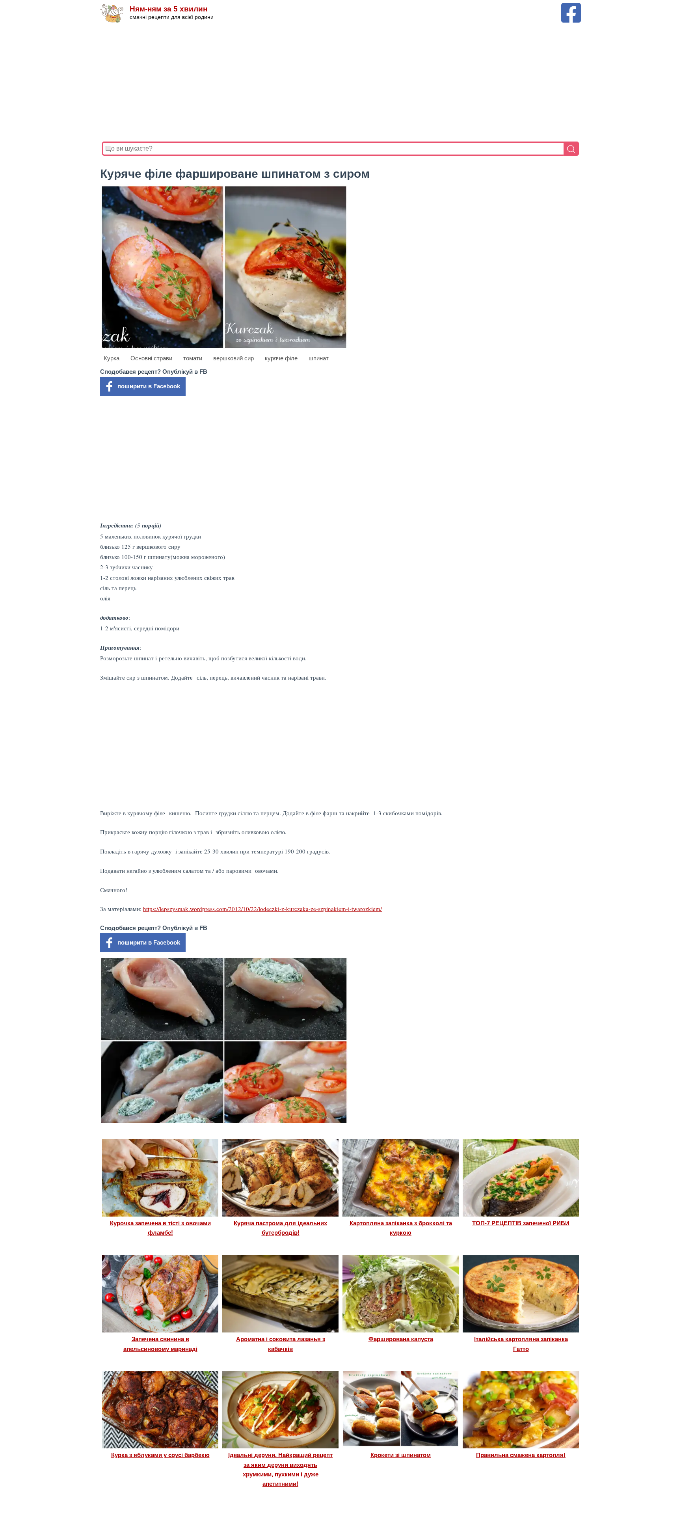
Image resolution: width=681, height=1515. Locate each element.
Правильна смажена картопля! (521, 1455)
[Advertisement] (338, 82)
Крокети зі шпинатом (400, 1455)
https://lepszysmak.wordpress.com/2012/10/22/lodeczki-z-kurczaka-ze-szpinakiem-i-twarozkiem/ (262, 909)
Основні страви (151, 358)
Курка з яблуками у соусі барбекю (160, 1455)
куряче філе (281, 358)
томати (192, 358)
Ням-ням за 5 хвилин (168, 9)
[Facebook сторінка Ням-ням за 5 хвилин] (571, 6)
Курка (111, 358)
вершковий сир (233, 358)
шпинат (319, 358)
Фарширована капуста (400, 1339)
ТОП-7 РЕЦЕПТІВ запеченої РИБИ (520, 1223)
